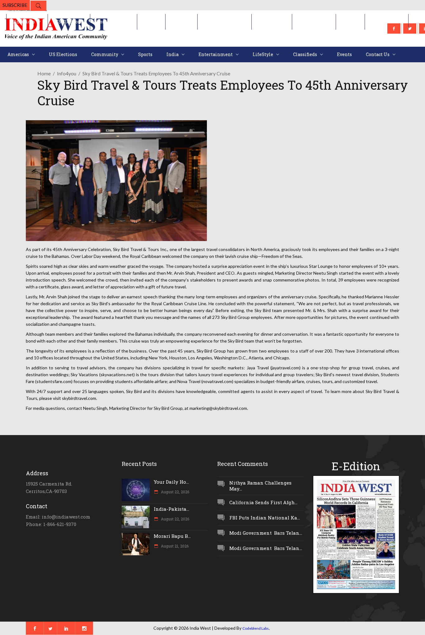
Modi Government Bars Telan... (265, 533)
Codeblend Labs (255, 628)
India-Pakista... (171, 509)
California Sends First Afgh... (263, 502)
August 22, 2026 (174, 491)
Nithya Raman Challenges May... (260, 486)
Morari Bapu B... (172, 536)
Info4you (66, 73)
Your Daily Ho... (171, 482)
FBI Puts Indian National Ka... (264, 517)
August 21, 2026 (174, 545)
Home (44, 73)
